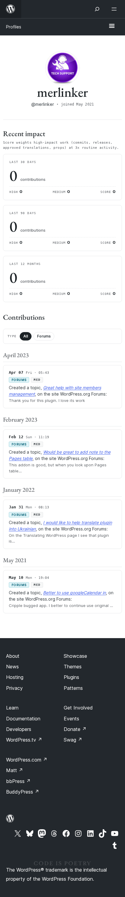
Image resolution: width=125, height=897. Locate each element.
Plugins (71, 677)
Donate (75, 729)
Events (71, 719)
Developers (18, 729)
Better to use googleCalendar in (74, 592)
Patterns (73, 688)
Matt (14, 770)
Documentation (23, 719)
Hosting (14, 677)
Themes (73, 667)
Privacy (14, 688)
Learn (12, 708)
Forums (44, 336)
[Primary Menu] (111, 26)
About (12, 656)
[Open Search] (97, 9)
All (25, 336)
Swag (73, 740)
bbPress (18, 781)
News (12, 667)
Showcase (75, 656)
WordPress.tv (24, 740)
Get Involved (78, 708)
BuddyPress (22, 792)
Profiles (13, 26)
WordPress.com (26, 760)
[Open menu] (115, 9)
